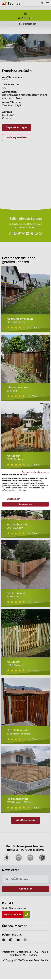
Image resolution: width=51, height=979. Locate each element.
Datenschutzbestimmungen (35, 472)
